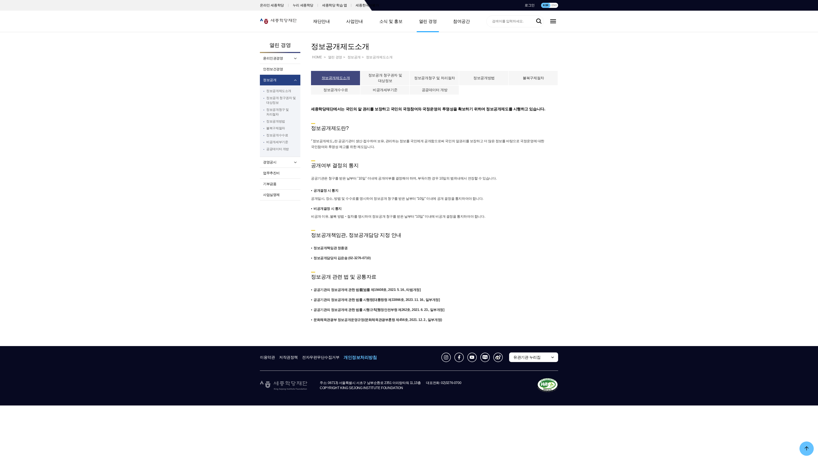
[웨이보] (498, 357)
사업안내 (354, 21)
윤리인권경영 (273, 58)
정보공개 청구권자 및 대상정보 (385, 78)
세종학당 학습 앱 (334, 5)
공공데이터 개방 (277, 149)
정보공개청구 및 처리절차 (434, 78)
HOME (317, 57)
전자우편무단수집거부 (321, 357)
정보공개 (269, 80)
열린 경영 (428, 21)
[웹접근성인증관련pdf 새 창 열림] (547, 385)
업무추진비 (271, 173)
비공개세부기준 (277, 142)
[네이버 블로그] (485, 357)
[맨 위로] (806, 448)
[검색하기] (538, 21)
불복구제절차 (275, 128)
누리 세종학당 (303, 5)
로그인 (530, 5)
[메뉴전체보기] (553, 21)
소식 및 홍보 (391, 21)
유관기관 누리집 (526, 357)
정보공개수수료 (277, 135)
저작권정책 (288, 357)
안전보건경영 (273, 69)
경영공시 (269, 162)
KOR (546, 5)
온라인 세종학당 (272, 5)
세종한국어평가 (367, 5)
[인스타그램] (446, 357)
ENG (554, 5)
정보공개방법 (275, 121)
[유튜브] (472, 357)
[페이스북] (459, 357)
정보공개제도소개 (278, 91)
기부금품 (269, 184)
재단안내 (321, 21)
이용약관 (267, 357)
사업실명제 (271, 195)
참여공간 (461, 21)
